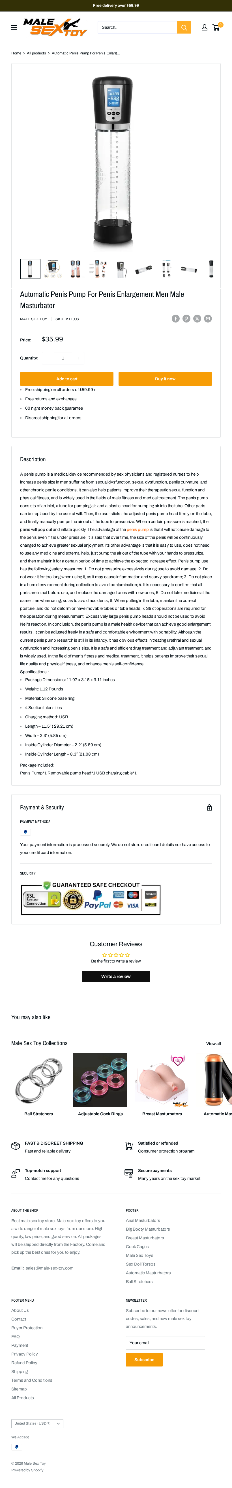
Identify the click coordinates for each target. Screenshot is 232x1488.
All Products (22, 1398)
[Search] (184, 27)
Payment (19, 1345)
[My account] (204, 27)
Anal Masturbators (143, 1220)
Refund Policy (24, 1363)
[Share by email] (208, 318)
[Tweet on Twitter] (197, 318)
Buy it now (165, 379)
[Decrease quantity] (48, 358)
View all (214, 1043)
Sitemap (19, 1389)
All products (36, 53)
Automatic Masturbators (148, 1273)
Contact (18, 1319)
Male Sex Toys (139, 1255)
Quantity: (29, 358)
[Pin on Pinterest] (186, 318)
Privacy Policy (24, 1354)
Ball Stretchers (139, 1281)
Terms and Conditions (31, 1380)
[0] (216, 27)
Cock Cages (137, 1246)
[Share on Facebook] (176, 318)
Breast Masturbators (145, 1238)
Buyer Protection (26, 1328)
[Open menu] (14, 27)
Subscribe (144, 1359)
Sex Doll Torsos (141, 1264)
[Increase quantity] (78, 358)
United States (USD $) (32, 1423)
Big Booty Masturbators (148, 1229)
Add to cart (67, 379)
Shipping (19, 1371)
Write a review (116, 976)
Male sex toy (33, 319)
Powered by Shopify (27, 1470)
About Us (20, 1310)
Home (16, 53)
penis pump (138, 529)
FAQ (15, 1336)
